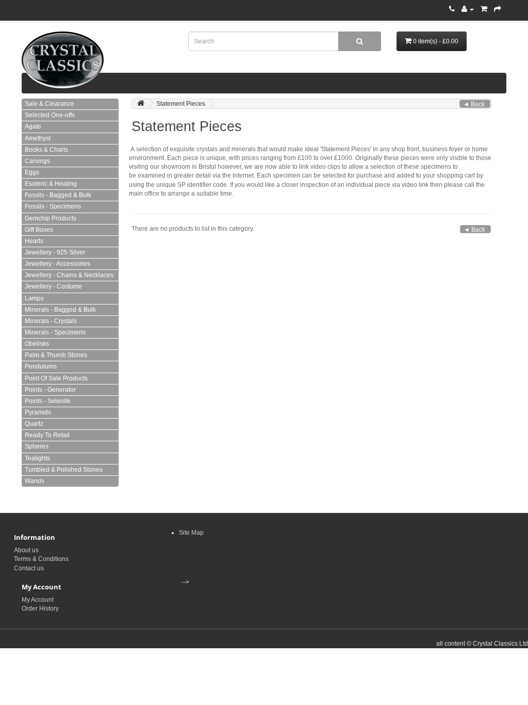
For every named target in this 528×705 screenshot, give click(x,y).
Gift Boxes (39, 229)
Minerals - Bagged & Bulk (60, 309)
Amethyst (38, 138)
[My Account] (467, 9)
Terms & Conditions (41, 559)
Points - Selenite (48, 401)
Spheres (36, 446)
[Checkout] (497, 9)
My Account (38, 599)
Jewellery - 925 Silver (55, 252)
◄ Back (474, 104)
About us (26, 550)
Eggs (32, 172)
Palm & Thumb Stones (56, 355)
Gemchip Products (50, 218)
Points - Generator (50, 389)
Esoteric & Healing (51, 183)
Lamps (34, 298)
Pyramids (38, 412)
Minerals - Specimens (55, 332)
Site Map (191, 532)
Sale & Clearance (49, 103)
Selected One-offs (50, 115)
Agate (33, 126)
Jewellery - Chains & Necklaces (69, 275)
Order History (40, 608)
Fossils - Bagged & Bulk (58, 195)
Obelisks (37, 343)
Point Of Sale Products (56, 378)
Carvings (37, 161)
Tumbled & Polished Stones (64, 469)
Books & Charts (46, 149)
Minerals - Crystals (51, 321)
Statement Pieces (180, 103)
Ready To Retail (47, 435)
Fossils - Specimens (53, 206)
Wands (34, 481)
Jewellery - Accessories (57, 263)
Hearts (34, 241)
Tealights (37, 458)
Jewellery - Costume (53, 286)
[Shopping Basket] (484, 9)
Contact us (29, 568)
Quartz (34, 423)
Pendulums (41, 366)
